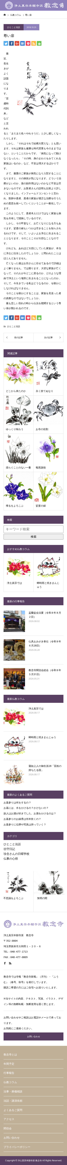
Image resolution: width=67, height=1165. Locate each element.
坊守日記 (9, 849)
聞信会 (8, 1128)
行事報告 (9, 1073)
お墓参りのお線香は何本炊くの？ (22, 819)
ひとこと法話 (13, 27)
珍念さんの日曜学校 (16, 854)
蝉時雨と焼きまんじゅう (42, 737)
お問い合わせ (33, 1036)
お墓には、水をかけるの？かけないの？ (26, 807)
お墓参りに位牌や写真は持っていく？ (25, 824)
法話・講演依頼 (13, 1101)
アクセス (9, 1119)
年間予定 (9, 1064)
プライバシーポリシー (17, 1147)
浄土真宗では (36, 708)
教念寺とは (10, 1054)
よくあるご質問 (13, 1110)
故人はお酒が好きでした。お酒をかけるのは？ (30, 813)
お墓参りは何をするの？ (17, 802)
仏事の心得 (11, 859)
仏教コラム (10, 1082)
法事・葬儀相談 (13, 1091)
